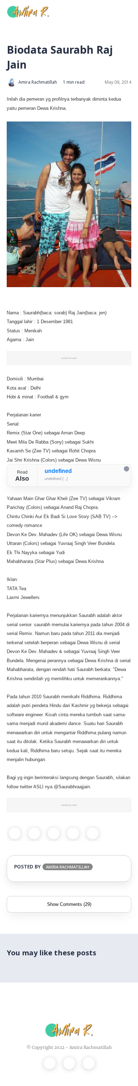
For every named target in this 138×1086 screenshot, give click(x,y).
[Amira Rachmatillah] (28, 11)
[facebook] (14, 833)
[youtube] (88, 1063)
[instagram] (69, 1063)
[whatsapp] (53, 833)
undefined (58, 471)
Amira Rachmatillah (90, 1047)
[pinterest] (73, 833)
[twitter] (34, 833)
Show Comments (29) (69, 904)
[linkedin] (92, 833)
